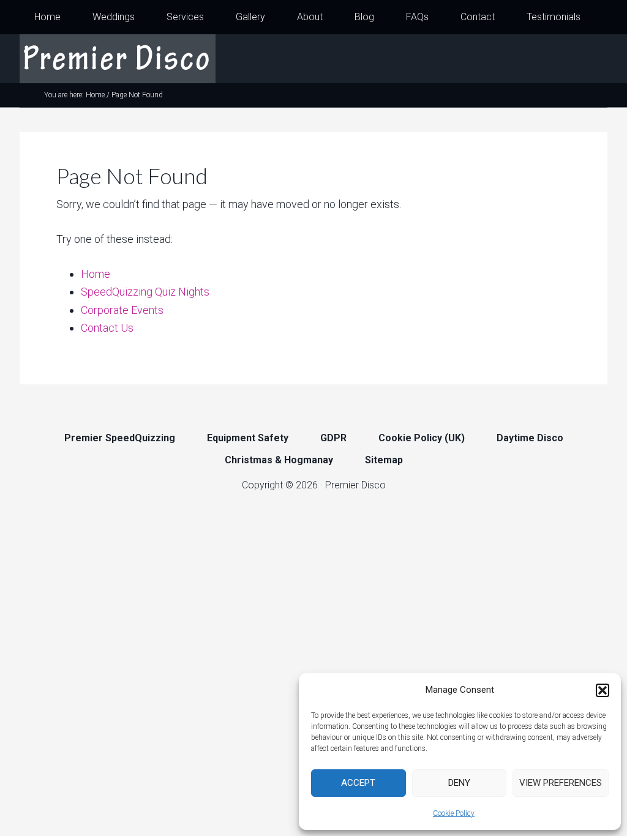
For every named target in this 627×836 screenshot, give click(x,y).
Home (95, 273)
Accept (358, 782)
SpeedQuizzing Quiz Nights (145, 291)
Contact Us (107, 327)
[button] (602, 690)
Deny (459, 782)
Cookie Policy (454, 813)
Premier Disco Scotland (118, 58)
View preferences (560, 782)
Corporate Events (122, 310)
